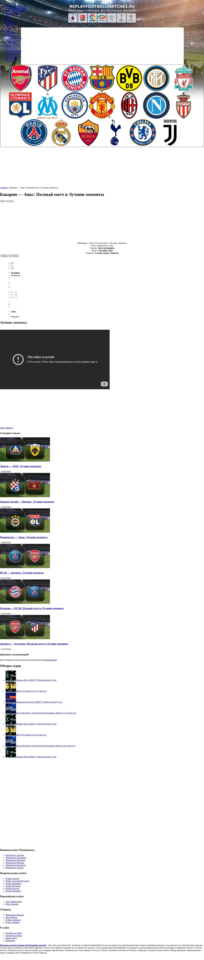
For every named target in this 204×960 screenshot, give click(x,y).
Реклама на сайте (14, 933)
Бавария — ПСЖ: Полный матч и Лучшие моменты (32, 608)
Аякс (2, 428)
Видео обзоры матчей (16, 8)
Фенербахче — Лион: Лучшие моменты (23, 537)
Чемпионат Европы (15, 915)
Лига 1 (9, 31)
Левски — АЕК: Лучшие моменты (20, 466)
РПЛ (8, 16)
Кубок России (12, 43)
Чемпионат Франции (16, 865)
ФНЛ (8, 18)
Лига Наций (11, 58)
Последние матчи (14, 6)
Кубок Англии (12, 46)
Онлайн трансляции (15, 11)
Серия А (10, 28)
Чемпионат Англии (15, 855)
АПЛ (8, 21)
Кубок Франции (13, 891)
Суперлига (11, 36)
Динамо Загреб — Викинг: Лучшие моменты (27, 501)
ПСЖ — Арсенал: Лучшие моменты (22, 572)
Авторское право (14, 935)
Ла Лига (9, 26)
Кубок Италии (12, 56)
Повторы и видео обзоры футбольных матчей (23, 945)
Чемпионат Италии (15, 863)
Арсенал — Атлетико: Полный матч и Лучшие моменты (34, 643)
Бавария (9, 428)
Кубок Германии (13, 51)
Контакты (10, 940)
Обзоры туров (12, 13)
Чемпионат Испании (15, 860)
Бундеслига (11, 23)
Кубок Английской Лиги (17, 881)
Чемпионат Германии (16, 858)
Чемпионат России (14, 867)
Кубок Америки (13, 920)
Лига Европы (12, 41)
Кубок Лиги (11, 48)
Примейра (10, 33)
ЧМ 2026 (10, 61)
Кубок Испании (13, 53)
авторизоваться (49, 660)
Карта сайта (11, 938)
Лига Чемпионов (14, 38)
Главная (3, 187)
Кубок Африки (13, 922)
